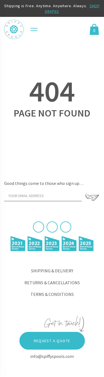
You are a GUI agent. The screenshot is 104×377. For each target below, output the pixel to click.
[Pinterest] (52, 227)
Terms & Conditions (52, 294)
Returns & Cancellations (52, 282)
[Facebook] (38, 227)
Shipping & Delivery (52, 270)
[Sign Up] (92, 197)
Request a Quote (52, 340)
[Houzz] (65, 227)
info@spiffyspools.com (52, 356)
